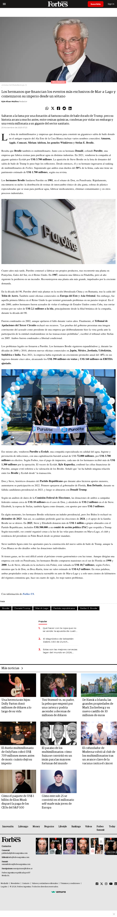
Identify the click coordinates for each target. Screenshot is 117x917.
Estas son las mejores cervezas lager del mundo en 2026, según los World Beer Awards (60, 651)
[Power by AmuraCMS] (58, 892)
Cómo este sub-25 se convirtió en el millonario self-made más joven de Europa (58, 802)
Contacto (26, 883)
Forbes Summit (100, 828)
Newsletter (15, 883)
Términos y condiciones (70, 883)
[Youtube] (111, 884)
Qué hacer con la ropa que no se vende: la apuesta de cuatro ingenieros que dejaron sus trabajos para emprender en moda (60, 630)
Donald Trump (22, 608)
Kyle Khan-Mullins (10, 101)
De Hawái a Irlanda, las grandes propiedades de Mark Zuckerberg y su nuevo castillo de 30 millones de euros (97, 708)
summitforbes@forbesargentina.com (16, 864)
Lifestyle (62, 826)
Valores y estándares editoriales (45, 883)
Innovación (8, 826)
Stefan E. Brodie (88, 608)
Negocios (49, 826)
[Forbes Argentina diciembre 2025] (83, 846)
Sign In (111, 4)
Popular (43, 621)
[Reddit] (64, 108)
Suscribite (96, 4)
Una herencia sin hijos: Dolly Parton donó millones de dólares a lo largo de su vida (16, 706)
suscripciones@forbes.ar (22, 869)
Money (36, 826)
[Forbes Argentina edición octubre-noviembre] (97, 846)
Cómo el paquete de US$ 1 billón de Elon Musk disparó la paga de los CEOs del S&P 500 (17, 802)
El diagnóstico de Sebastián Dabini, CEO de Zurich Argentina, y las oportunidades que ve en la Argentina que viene (60, 640)
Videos (88, 826)
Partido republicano (64, 608)
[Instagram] (106, 884)
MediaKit (4, 883)
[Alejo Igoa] (69, 846)
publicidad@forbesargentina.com (15, 853)
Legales (4, 887)
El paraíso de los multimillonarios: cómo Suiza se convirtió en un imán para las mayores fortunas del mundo (57, 756)
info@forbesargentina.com (19, 857)
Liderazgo (23, 826)
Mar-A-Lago (41, 608)
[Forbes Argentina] (58, 3)
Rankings (76, 826)
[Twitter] (53, 108)
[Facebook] (58, 108)
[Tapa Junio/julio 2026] (42, 846)
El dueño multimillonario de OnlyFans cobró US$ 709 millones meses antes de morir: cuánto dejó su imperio (17, 756)
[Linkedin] (70, 108)
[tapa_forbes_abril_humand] (55, 846)
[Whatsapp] (47, 108)
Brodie (5, 608)
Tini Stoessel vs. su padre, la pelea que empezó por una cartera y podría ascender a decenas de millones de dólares (58, 708)
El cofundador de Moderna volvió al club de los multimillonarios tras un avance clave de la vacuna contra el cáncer (98, 756)
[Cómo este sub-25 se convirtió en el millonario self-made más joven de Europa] (58, 781)
